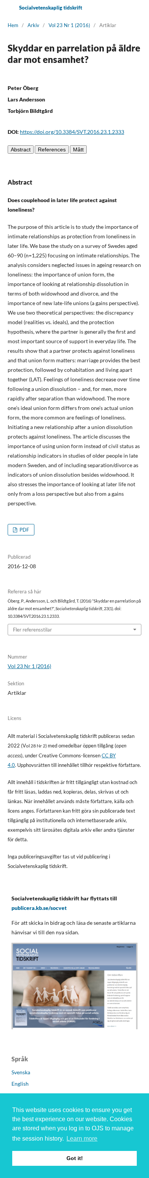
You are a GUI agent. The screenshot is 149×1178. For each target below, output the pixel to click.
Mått (78, 149)
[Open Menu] (7, 7)
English (20, 1083)
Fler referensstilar (32, 630)
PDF (23, 530)
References (52, 149)
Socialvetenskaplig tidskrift (50, 8)
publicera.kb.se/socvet (39, 908)
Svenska (20, 1072)
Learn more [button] (81, 1138)
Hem (13, 25)
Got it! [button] (74, 1158)
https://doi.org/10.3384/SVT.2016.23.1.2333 (72, 132)
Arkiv (33, 25)
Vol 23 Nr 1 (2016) (69, 25)
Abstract (21, 149)
